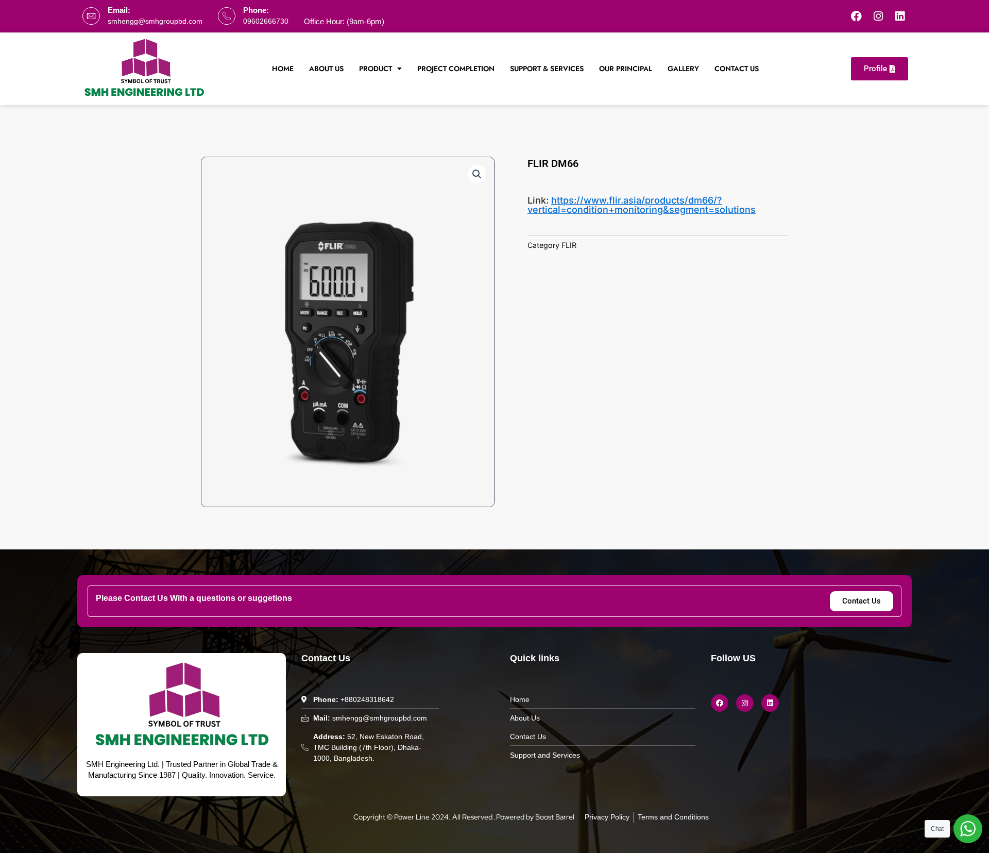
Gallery (683, 68)
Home (283, 68)
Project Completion (455, 68)
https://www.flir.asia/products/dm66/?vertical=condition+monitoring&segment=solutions (641, 205)
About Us (326, 68)
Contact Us (736, 68)
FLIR (568, 245)
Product (375, 68)
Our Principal (625, 68)
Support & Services (547, 68)
